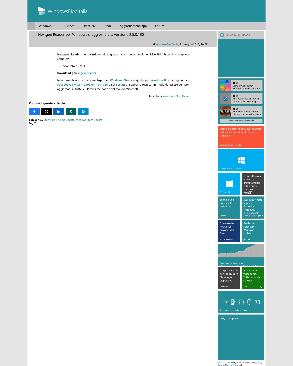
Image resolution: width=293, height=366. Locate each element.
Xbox (108, 26)
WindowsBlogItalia (167, 44)
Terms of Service (232, 365)
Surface (69, 26)
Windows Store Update (89, 120)
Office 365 (89, 26)
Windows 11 (47, 26)
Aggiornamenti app (133, 26)
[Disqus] (123, 215)
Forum (159, 26)
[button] (31, 26)
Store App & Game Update (59, 120)
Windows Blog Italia (176, 96)
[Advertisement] (122, 149)
